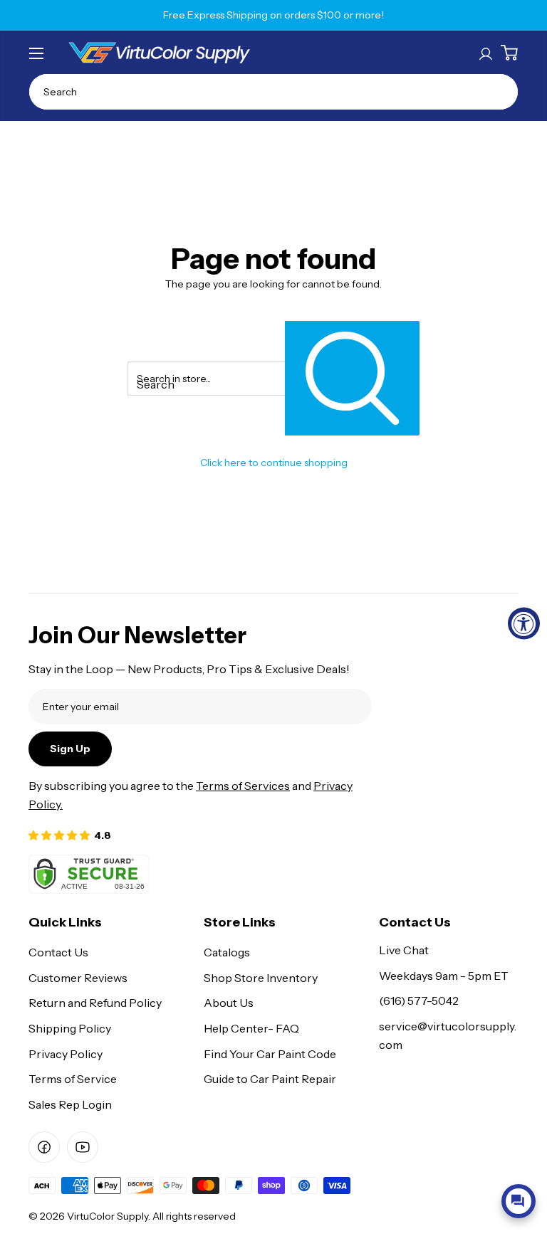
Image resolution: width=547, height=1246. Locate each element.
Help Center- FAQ (251, 1028)
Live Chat (404, 950)
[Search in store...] (352, 378)
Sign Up (70, 748)
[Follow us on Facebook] (44, 1147)
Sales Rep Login (70, 1104)
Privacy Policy (65, 1054)
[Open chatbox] (518, 1201)
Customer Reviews (77, 978)
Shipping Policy (69, 1028)
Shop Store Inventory (261, 978)
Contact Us (58, 952)
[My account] (486, 53)
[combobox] (273, 92)
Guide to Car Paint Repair (270, 1079)
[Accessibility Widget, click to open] (524, 623)
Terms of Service (72, 1079)
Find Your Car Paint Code (270, 1054)
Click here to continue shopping (274, 462)
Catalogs (227, 952)
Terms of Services (243, 785)
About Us (229, 1003)
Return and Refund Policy (95, 1003)
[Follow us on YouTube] (82, 1147)
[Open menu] (36, 53)
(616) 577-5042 (419, 1000)
